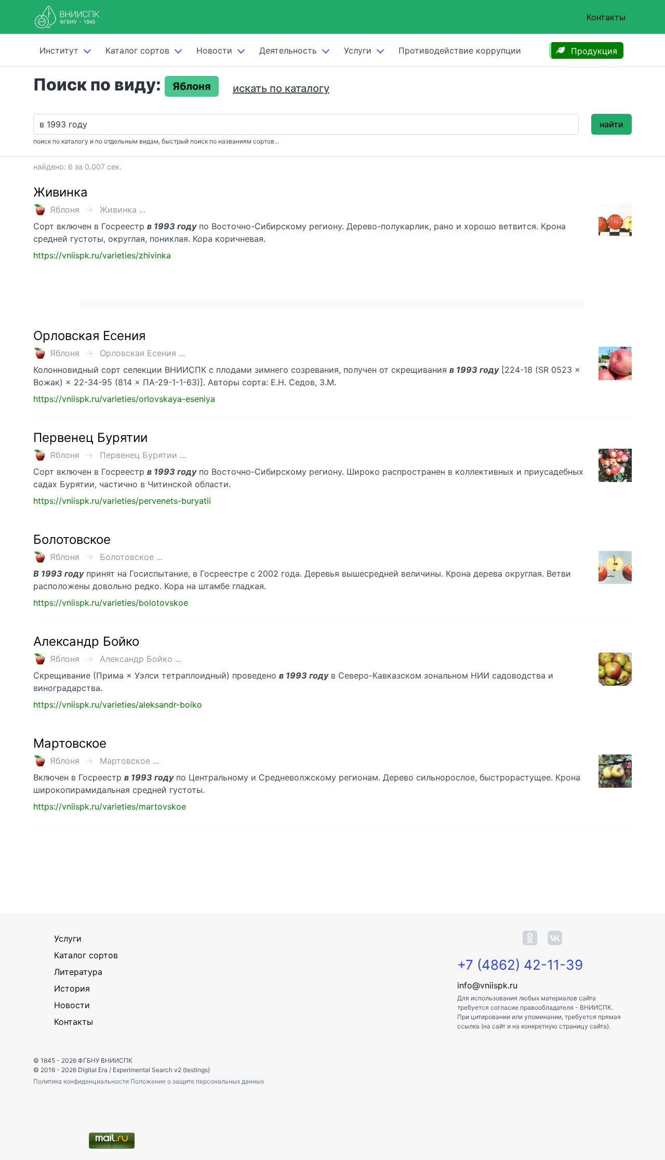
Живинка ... (122, 209)
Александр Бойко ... (140, 659)
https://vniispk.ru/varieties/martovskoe (109, 806)
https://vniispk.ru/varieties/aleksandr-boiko (117, 704)
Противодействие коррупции (459, 50)
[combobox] (306, 124)
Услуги (357, 50)
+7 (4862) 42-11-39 (520, 965)
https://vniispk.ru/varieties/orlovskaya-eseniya (124, 399)
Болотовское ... (131, 557)
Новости (214, 50)
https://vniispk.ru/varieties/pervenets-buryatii (122, 501)
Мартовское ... (129, 760)
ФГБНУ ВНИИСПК (105, 1060)
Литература (78, 972)
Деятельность (288, 50)
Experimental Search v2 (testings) (161, 1070)
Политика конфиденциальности (81, 1081)
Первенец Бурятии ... (143, 455)
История (72, 988)
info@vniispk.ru (487, 985)
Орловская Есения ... (142, 353)
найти (611, 124)
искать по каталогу (281, 88)
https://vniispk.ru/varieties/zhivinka (102, 255)
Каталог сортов (86, 955)
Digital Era (93, 1070)
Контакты (606, 17)
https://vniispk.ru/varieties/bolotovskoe (110, 602)
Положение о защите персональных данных (197, 1081)
